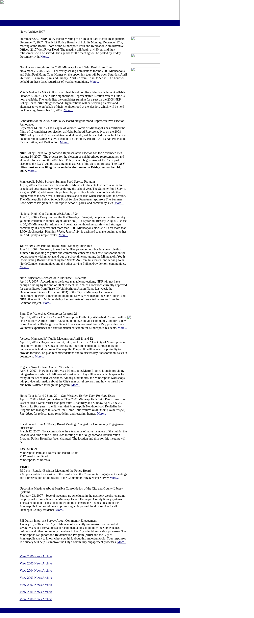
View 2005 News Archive (36, 563)
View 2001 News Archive (36, 592)
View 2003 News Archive (36, 577)
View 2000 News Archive (36, 599)
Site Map (9, 610)
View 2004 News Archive (36, 570)
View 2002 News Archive (36, 584)
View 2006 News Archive (36, 556)
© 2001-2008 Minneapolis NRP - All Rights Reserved (142, 610)
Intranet (24, 610)
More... (45, 56)
